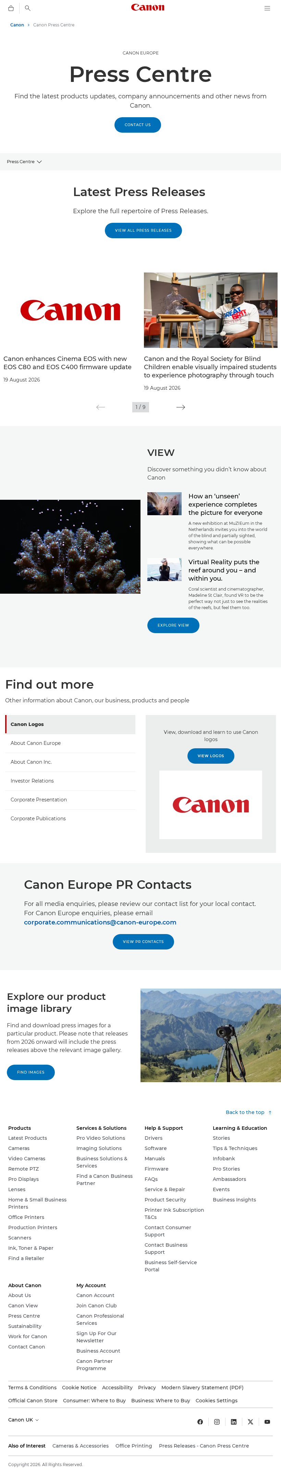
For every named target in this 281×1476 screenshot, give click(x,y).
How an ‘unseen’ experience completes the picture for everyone (225, 505)
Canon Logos (27, 724)
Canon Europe (141, 53)
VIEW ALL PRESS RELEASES (143, 230)
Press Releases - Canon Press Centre (204, 1446)
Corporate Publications (38, 818)
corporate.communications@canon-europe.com (100, 922)
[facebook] (200, 1422)
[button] (100, 407)
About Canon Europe (36, 743)
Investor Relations (32, 781)
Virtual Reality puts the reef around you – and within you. (223, 570)
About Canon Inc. (31, 762)
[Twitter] (250, 1422)
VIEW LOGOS (211, 756)
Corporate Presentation (39, 800)
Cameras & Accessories (80, 1446)
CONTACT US (138, 125)
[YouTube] (267, 1422)
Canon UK (21, 1420)
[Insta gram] (217, 1422)
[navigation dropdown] (267, 8)
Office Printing (133, 1446)
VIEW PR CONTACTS (143, 942)
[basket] (10, 8)
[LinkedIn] (233, 1422)
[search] (27, 8)
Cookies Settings (216, 1401)
